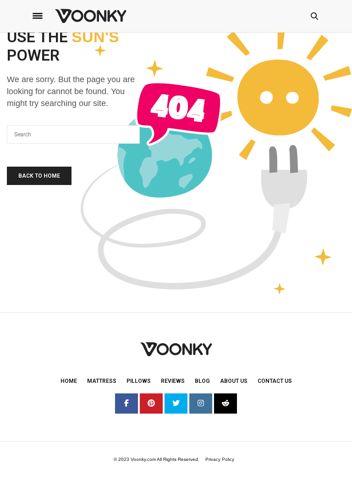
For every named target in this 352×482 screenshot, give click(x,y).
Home (68, 381)
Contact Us (275, 381)
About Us (234, 381)
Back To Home (39, 176)
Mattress (101, 381)
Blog (202, 381)
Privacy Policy (219, 459)
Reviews (173, 381)
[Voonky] (90, 16)
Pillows (138, 381)
